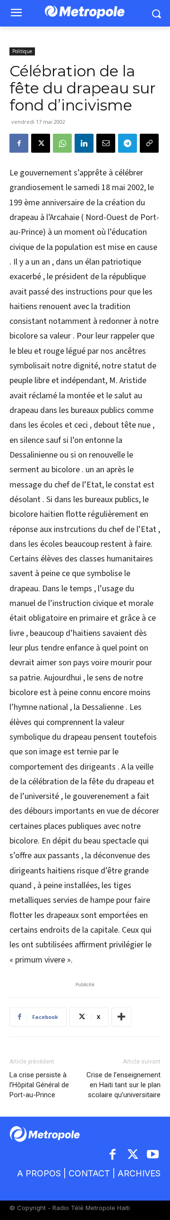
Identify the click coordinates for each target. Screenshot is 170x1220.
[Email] (105, 143)
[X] (40, 143)
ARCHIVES (139, 1173)
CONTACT (89, 1173)
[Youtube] (153, 1155)
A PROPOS (39, 1173)
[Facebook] (18, 143)
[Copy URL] (149, 143)
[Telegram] (127, 143)
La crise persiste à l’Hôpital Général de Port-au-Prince (39, 1085)
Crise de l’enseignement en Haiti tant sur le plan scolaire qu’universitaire (123, 1085)
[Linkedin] (84, 143)
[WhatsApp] (62, 143)
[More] (121, 1017)
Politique (22, 51)
